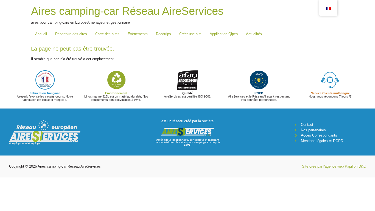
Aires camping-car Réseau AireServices (127, 11)
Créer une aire (190, 34)
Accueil (41, 34)
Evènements (138, 34)
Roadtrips (163, 34)
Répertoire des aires (71, 34)
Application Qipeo (224, 34)
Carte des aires (107, 34)
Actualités (254, 34)
